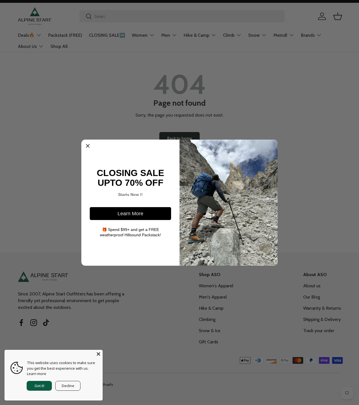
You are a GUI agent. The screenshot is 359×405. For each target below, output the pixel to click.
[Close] (98, 354)
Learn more (36, 373)
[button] (88, 146)
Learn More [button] (130, 213)
